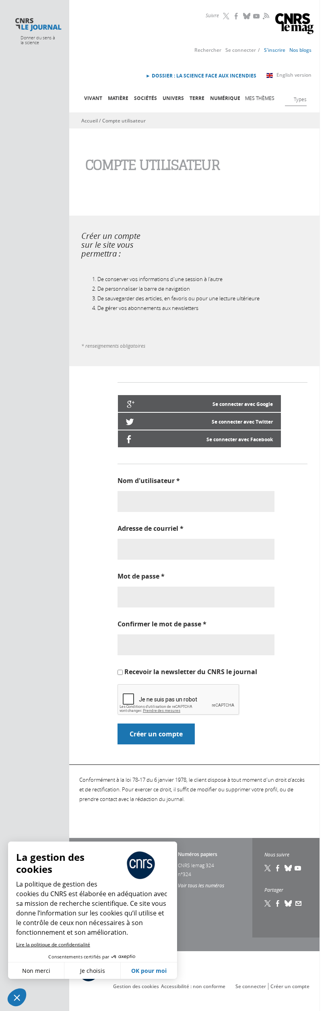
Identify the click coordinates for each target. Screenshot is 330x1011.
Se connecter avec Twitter (242, 421)
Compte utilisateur (124, 120)
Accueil (89, 120)
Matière (118, 98)
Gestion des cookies (136, 986)
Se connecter (240, 50)
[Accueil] (38, 24)
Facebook (237, 16)
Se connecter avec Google (242, 404)
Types (300, 99)
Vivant (93, 98)
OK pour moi (149, 970)
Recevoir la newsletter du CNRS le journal (190, 671)
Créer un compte (289, 986)
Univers (173, 98)
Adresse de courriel (151, 528)
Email (299, 903)
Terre (197, 98)
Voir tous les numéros (201, 885)
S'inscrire (274, 50)
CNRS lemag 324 (196, 865)
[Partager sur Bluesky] (289, 903)
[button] (17, 997)
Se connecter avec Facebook (239, 439)
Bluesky (247, 16)
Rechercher (207, 50)
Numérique (225, 98)
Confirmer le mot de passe (162, 624)
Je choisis (92, 970)
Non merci (36, 970)
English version (293, 74)
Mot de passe (141, 576)
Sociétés (145, 98)
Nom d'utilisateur (149, 480)
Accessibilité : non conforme (193, 986)
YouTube (257, 16)
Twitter (227, 16)
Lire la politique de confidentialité (53, 944)
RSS (265, 15)
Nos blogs (300, 50)
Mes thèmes (259, 98)
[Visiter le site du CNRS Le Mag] (294, 24)
